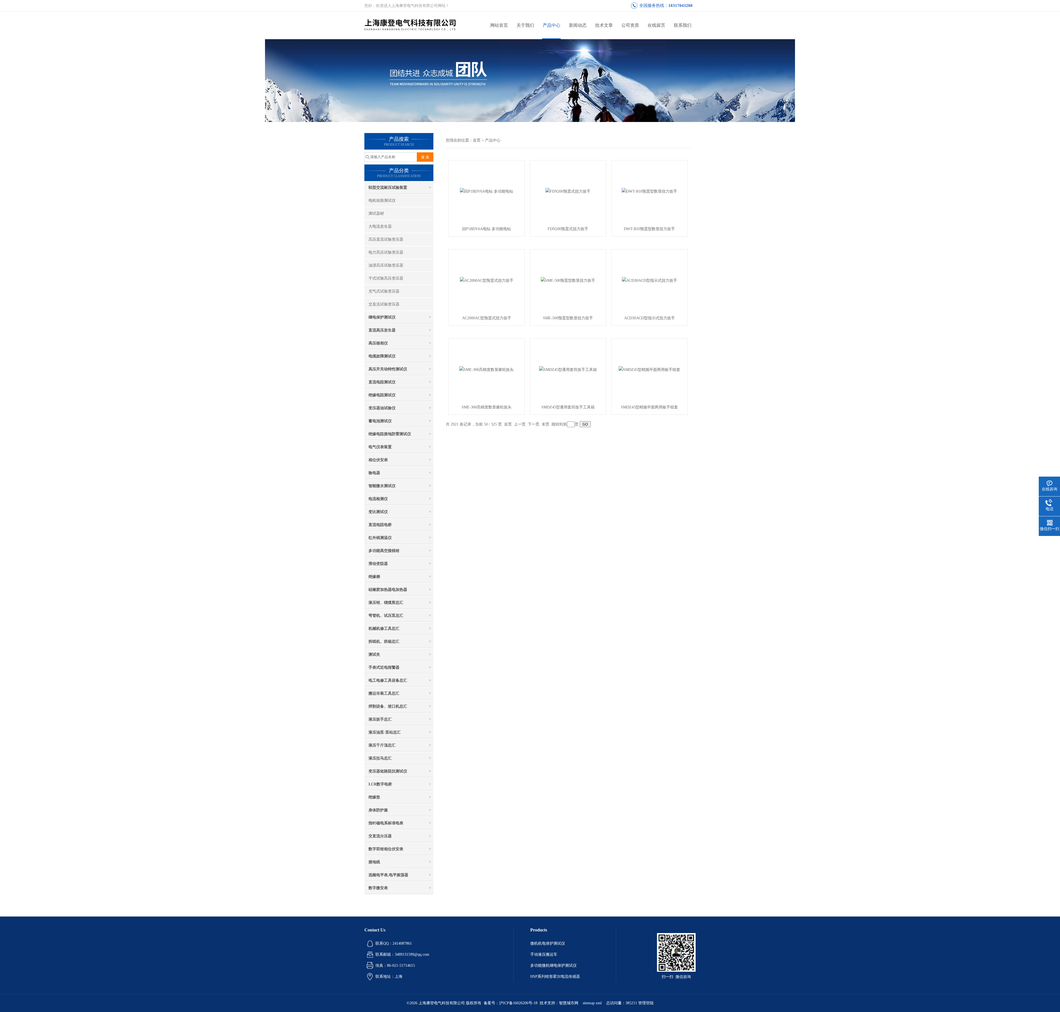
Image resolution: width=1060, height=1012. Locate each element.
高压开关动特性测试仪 (388, 369)
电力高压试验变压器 (386, 252)
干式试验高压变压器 (386, 278)
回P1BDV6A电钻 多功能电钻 (486, 229)
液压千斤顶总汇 (382, 745)
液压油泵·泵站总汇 (385, 732)
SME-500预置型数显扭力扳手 (568, 318)
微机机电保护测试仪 (547, 943)
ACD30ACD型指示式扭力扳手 (649, 318)
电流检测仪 (378, 499)
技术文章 (604, 25)
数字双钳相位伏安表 (386, 849)
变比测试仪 (378, 512)
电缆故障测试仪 (382, 356)
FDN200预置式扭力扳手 (568, 229)
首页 (477, 140)
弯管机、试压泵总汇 (386, 615)
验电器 (374, 473)
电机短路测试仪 (382, 200)
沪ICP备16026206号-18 (518, 1003)
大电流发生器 (380, 226)
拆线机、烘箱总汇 (384, 641)
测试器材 (376, 213)
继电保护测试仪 (382, 317)
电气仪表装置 (380, 447)
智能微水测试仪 (382, 486)
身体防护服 (378, 810)
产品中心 (551, 25)
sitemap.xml (592, 1003)
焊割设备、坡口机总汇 (388, 706)
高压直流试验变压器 (386, 239)
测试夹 (374, 654)
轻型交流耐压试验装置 (388, 187)
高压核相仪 (378, 343)
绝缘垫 (374, 797)
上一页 (520, 424)
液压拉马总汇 (380, 758)
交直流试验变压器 (384, 304)
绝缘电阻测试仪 (382, 395)
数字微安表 (378, 888)
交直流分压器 (380, 836)
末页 (545, 424)
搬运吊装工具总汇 (384, 693)
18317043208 (680, 5)
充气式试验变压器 (384, 291)
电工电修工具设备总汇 (388, 680)
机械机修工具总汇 (384, 628)
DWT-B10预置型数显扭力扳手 (649, 229)
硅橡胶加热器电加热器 (388, 590)
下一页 (533, 424)
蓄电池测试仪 (380, 421)
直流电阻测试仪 (382, 382)
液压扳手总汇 (380, 719)
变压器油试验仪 (382, 408)
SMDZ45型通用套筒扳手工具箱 (568, 407)
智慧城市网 (568, 1003)
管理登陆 (646, 1003)
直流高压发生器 (382, 330)
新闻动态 (578, 25)
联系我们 (682, 25)
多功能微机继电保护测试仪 (553, 965)
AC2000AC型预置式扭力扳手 (486, 318)
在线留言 (656, 25)
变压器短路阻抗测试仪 (388, 771)
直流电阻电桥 (380, 525)
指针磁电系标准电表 (386, 823)
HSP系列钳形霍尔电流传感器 (555, 976)
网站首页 (499, 25)
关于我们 (525, 25)
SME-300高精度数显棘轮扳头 (487, 407)
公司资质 (630, 25)
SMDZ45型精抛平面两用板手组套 (649, 407)
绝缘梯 (374, 577)
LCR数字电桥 (380, 784)
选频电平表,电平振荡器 (388, 875)
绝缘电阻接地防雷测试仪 (390, 434)
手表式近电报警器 (384, 667)
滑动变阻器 (378, 564)
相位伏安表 (378, 460)
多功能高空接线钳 (384, 551)
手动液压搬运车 (543, 954)
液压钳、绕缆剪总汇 (386, 603)
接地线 (374, 862)
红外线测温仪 (380, 538)
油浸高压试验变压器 (386, 265)
